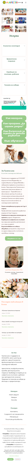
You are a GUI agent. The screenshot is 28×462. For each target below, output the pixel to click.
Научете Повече (14, 455)
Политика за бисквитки (14, 419)
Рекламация (14, 417)
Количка (14, 400)
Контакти (14, 411)
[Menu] (25, 2)
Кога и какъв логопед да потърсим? (12, 321)
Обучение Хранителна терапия (11, 310)
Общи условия (19, 428)
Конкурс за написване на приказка (12, 332)
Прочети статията (8, 316)
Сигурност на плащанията (14, 414)
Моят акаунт (14, 395)
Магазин (14, 397)
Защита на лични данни (14, 431)
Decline (17, 459)
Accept (10, 459)
